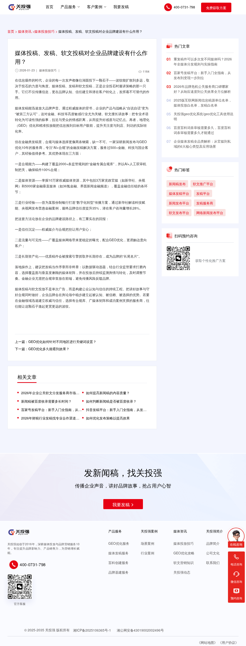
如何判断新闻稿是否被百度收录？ (111, 401)
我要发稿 (121, 504)
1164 (146, 71)
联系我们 (213, 562)
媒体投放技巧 (183, 543)
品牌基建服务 (118, 572)
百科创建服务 (118, 562)
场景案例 (147, 543)
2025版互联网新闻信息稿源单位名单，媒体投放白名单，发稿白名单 (203, 103)
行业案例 (147, 553)
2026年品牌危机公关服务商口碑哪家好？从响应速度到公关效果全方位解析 (202, 89)
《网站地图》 (207, 642)
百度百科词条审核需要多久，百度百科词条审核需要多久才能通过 (202, 130)
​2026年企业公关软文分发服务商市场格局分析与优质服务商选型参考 (51, 392)
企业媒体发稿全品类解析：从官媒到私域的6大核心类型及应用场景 (202, 144)
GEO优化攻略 (183, 553)
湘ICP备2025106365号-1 (92, 630)
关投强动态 (181, 572)
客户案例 (94, 6)
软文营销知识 (183, 562)
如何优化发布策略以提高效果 (108, 418)
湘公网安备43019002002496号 (140, 630)
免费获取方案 (216, 7)
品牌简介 (213, 543)
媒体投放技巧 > (45, 31)
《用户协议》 (228, 642)
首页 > (12, 31)
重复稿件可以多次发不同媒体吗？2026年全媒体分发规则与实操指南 (203, 61)
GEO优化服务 (118, 543)
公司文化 (213, 553)
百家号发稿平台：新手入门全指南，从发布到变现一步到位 (202, 75)
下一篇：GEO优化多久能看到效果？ (42, 348)
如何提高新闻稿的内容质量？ (108, 392)
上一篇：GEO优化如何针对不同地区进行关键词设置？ (55, 341)
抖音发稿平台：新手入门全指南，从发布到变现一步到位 (116, 409)
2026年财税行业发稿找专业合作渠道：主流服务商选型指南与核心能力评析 (51, 418)
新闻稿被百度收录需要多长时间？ (46, 401)
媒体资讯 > (26, 31)
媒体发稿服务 (118, 553)
